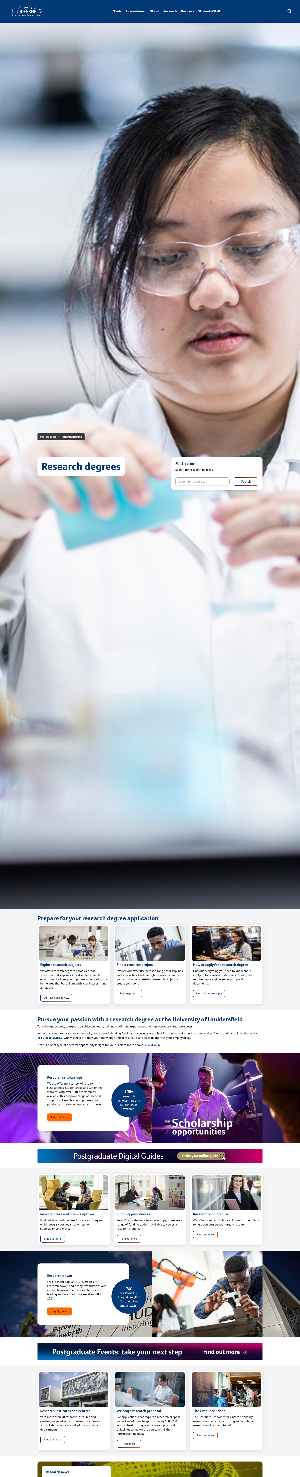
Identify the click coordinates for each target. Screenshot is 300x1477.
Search (246, 481)
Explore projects (129, 993)
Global (154, 11)
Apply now (59, 1311)
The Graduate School (50, 1038)
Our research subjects (56, 997)
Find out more (59, 1117)
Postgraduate (48, 437)
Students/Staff (209, 11)
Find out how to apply (209, 993)
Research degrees (71, 437)
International (135, 11)
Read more (129, 1444)
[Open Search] (290, 11)
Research (170, 11)
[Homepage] (27, 11)
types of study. (152, 1045)
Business (187, 11)
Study (117, 11)
